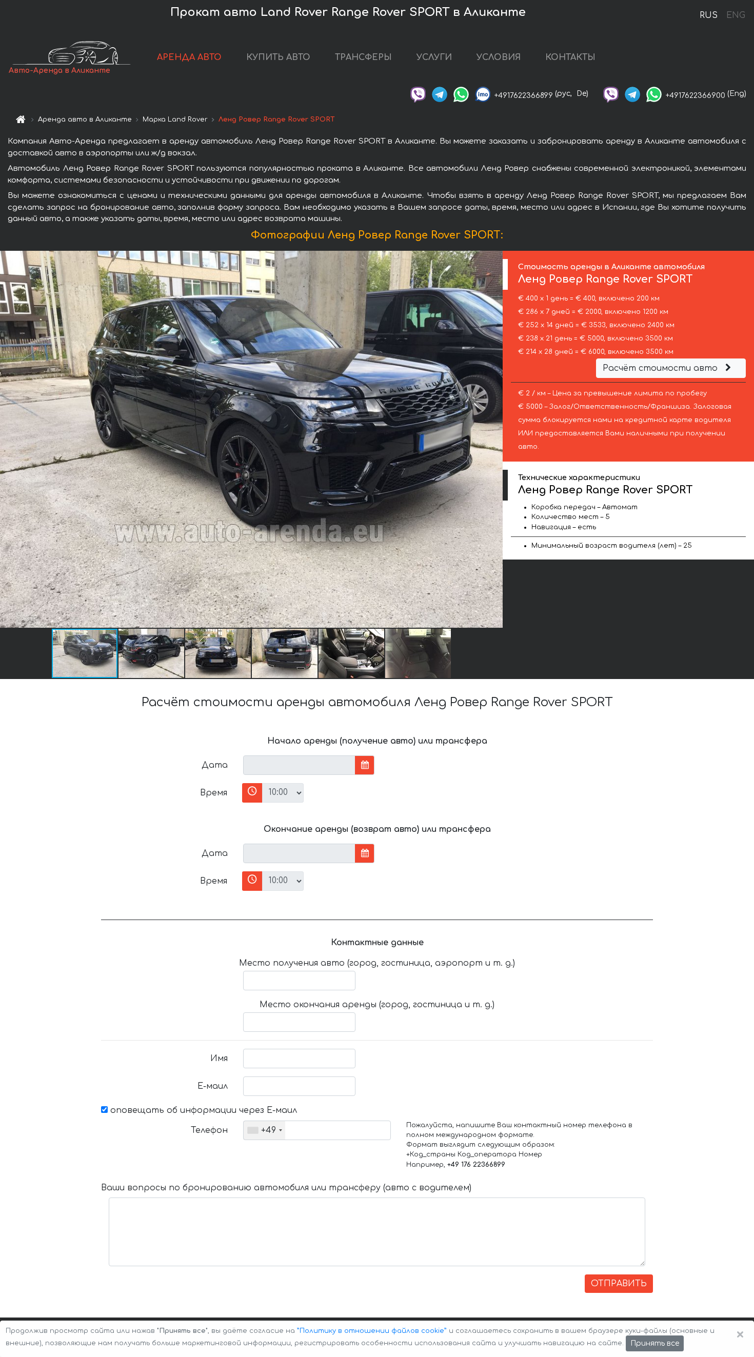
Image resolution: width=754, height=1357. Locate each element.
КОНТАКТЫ (570, 57)
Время (213, 792)
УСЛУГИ (434, 57)
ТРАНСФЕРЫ (363, 57)
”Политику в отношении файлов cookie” (372, 1330)
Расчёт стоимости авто (661, 368)
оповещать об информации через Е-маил (202, 1110)
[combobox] (264, 1130)
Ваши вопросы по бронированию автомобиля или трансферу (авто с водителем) (286, 1187)
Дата (215, 765)
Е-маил (212, 1086)
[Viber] (418, 93)
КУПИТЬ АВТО (278, 57)
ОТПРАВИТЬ (619, 1283)
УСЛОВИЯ (499, 57)
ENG (735, 15)
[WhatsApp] (461, 93)
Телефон (209, 1130)
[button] (151, 653)
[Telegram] (439, 93)
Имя (219, 1058)
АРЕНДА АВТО (189, 57)
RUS (709, 15)
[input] (299, 765)
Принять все (654, 1343)
